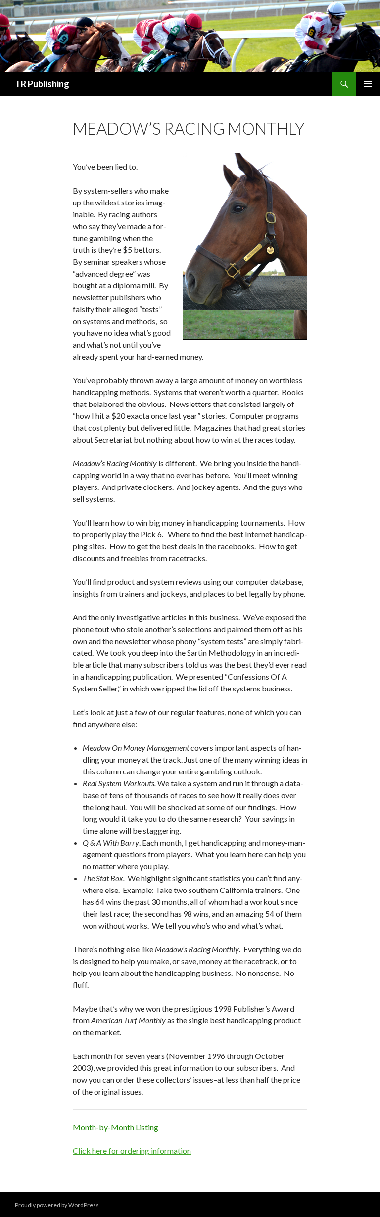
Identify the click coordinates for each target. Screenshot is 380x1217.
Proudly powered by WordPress (57, 1205)
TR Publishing (42, 84)
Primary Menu (368, 84)
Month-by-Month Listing (115, 1127)
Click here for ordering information (132, 1150)
